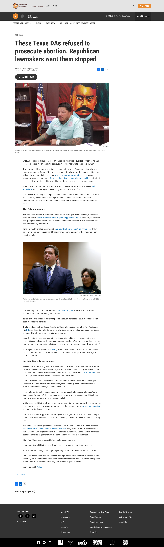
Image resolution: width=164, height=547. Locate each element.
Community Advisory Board (82, 23)
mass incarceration (91, 406)
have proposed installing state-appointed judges (59, 218)
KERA (39, 467)
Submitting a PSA (125, 517)
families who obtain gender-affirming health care (71, 178)
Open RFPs (123, 522)
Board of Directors (125, 512)
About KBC (94, 532)
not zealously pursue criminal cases (71, 175)
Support (64, 23)
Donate (145, 6)
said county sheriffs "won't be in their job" (72, 229)
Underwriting (65, 532)
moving (53, 349)
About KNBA (65, 512)
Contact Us (64, 527)
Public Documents (96, 522)
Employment (65, 517)
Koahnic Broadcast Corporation (101, 527)
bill (27, 330)
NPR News (19, 35)
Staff (62, 522)
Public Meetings (95, 517)
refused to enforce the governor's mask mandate (44, 429)
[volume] (22, 16)
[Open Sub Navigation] (32, 23)
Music (38, 23)
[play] (15, 16)
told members (90, 372)
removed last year (65, 310)
